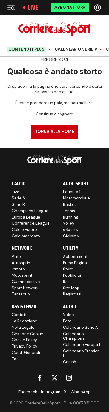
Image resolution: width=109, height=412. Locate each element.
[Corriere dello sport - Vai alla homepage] (54, 29)
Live (33, 7)
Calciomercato (26, 236)
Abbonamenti (75, 256)
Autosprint (22, 262)
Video (68, 314)
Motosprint (22, 275)
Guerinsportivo (26, 281)
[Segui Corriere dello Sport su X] (54, 377)
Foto (67, 321)
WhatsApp (81, 391)
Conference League (31, 223)
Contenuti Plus (26, 49)
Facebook (27, 391)
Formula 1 (71, 191)
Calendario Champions (73, 336)
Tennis (69, 210)
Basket (69, 204)
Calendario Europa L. (82, 344)
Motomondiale (76, 198)
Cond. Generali (26, 352)
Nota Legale (23, 327)
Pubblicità (72, 275)
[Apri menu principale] (11, 7)
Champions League (30, 210)
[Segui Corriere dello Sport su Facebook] (40, 377)
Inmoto (18, 269)
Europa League (26, 217)
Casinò (69, 361)
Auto (16, 256)
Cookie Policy (24, 339)
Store (68, 269)
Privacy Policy (24, 346)
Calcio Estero (24, 229)
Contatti (20, 314)
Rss (66, 281)
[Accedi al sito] (98, 7)
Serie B (18, 204)
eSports (70, 229)
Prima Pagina (75, 262)
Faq (15, 358)
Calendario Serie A (76, 49)
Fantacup (21, 294)
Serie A (18, 198)
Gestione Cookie (27, 333)
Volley (68, 223)
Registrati (72, 294)
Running (70, 217)
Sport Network (25, 288)
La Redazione (24, 321)
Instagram (50, 391)
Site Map (71, 288)
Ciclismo (71, 236)
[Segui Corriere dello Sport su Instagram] (69, 377)
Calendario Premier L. (81, 353)
